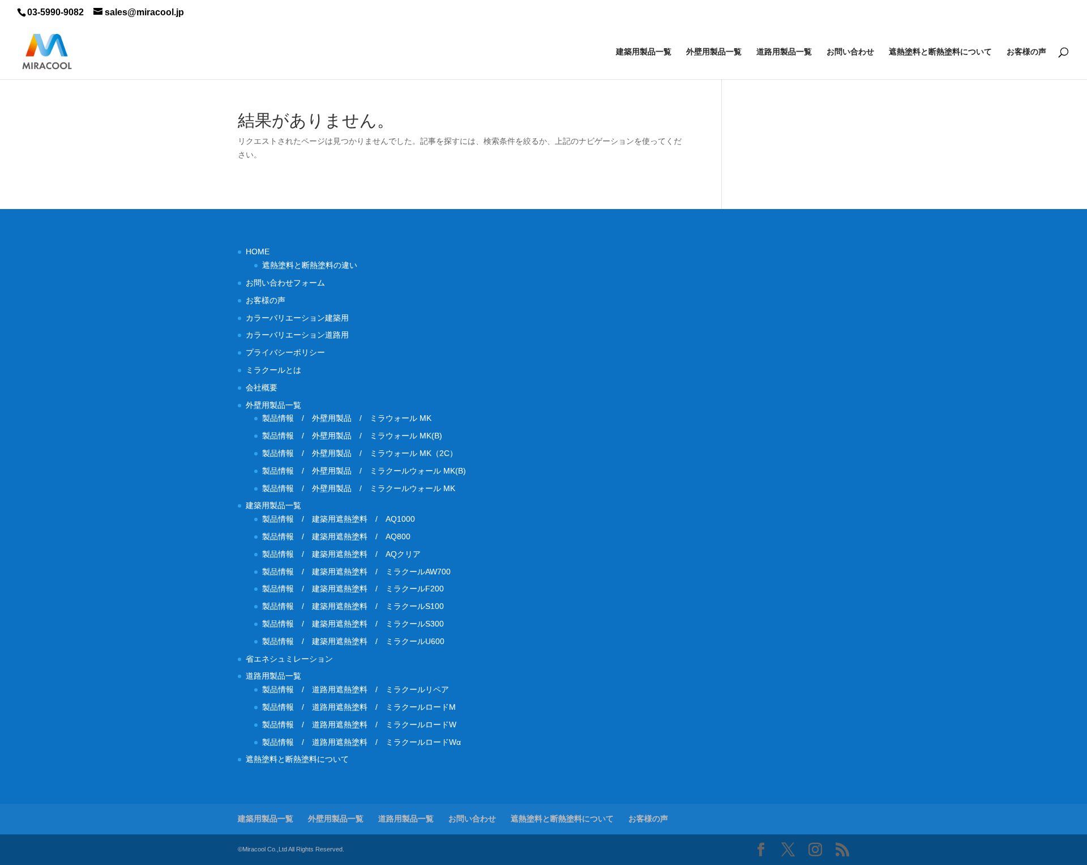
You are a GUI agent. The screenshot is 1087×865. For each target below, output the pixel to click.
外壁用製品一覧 (714, 52)
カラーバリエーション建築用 (301, 317)
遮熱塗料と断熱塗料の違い (309, 265)
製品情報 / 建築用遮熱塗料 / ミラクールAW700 (356, 571)
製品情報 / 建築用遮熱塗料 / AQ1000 (338, 518)
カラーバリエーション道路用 (301, 334)
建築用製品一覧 (643, 52)
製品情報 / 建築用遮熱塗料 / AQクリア (341, 554)
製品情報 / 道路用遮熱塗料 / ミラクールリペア (355, 689)
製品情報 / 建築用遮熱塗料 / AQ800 (336, 536)
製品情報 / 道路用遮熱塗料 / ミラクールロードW (359, 724)
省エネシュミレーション (289, 658)
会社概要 (261, 387)
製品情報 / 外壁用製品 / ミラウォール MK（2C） (359, 453)
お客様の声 (1026, 52)
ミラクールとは (273, 369)
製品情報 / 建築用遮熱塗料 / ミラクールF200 (353, 588)
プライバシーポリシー (285, 352)
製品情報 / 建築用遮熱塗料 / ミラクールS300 (353, 623)
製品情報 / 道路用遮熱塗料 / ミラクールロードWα (361, 742)
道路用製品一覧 (784, 52)
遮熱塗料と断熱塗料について (940, 52)
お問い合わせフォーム (285, 282)
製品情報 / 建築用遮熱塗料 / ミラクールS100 (353, 606)
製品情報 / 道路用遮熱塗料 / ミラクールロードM (359, 706)
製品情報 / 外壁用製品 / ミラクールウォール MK (362, 488)
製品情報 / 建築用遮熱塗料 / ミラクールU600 (353, 641)
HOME (257, 251)
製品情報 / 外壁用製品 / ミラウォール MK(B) (352, 435)
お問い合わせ (850, 52)
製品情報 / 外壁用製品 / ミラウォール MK (346, 418)
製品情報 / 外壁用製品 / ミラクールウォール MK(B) (368, 470)
